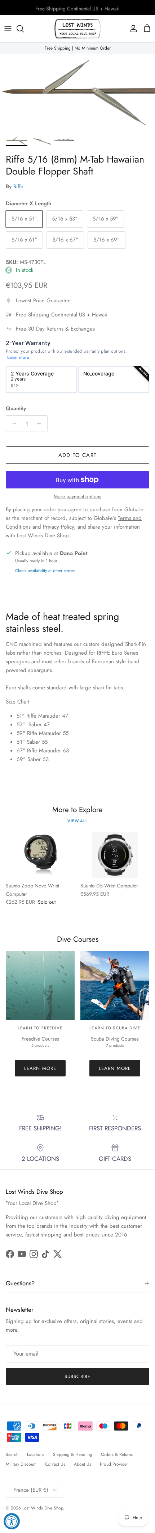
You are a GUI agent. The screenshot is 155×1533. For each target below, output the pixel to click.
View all (77, 821)
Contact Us (55, 1464)
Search (12, 1454)
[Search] (24, 29)
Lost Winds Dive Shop (42, 1508)
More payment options (77, 497)
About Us (82, 1464)
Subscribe (77, 1376)
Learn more (18, 357)
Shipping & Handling (72, 1454)
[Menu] (8, 29)
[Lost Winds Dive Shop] (77, 29)
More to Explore (77, 809)
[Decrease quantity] (12, 424)
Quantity (16, 408)
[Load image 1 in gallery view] (77, 93)
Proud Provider (114, 1464)
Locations (35, 1454)
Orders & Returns (117, 1454)
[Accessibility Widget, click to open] (12, 1521)
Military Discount (21, 1464)
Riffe (18, 186)
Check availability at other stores (45, 570)
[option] (41, 379)
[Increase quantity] (41, 424)
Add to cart (77, 455)
